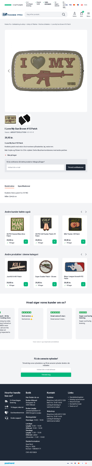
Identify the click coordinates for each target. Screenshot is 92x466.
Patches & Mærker (44, 24)
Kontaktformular (76, 404)
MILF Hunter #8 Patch (72, 234)
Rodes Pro (8, 24)
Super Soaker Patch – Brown (45, 276)
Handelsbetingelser (76, 397)
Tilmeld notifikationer (76, 167)
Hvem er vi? (74, 406)
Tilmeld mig (46, 375)
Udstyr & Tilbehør (32, 24)
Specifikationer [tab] (24, 186)
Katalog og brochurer (77, 399)
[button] (26, 241)
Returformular (75, 402)
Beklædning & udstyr (19, 24)
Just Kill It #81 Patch (14, 276)
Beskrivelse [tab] (9, 186)
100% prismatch (48, 3)
